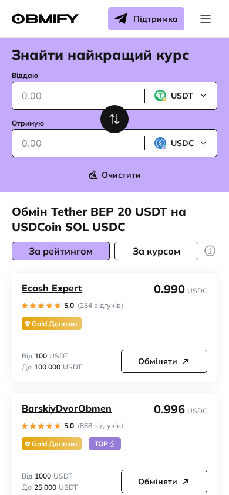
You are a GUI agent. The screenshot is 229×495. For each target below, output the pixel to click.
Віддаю (25, 75)
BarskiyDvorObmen (67, 408)
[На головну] (45, 19)
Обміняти (157, 361)
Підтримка (155, 18)
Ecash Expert (52, 288)
